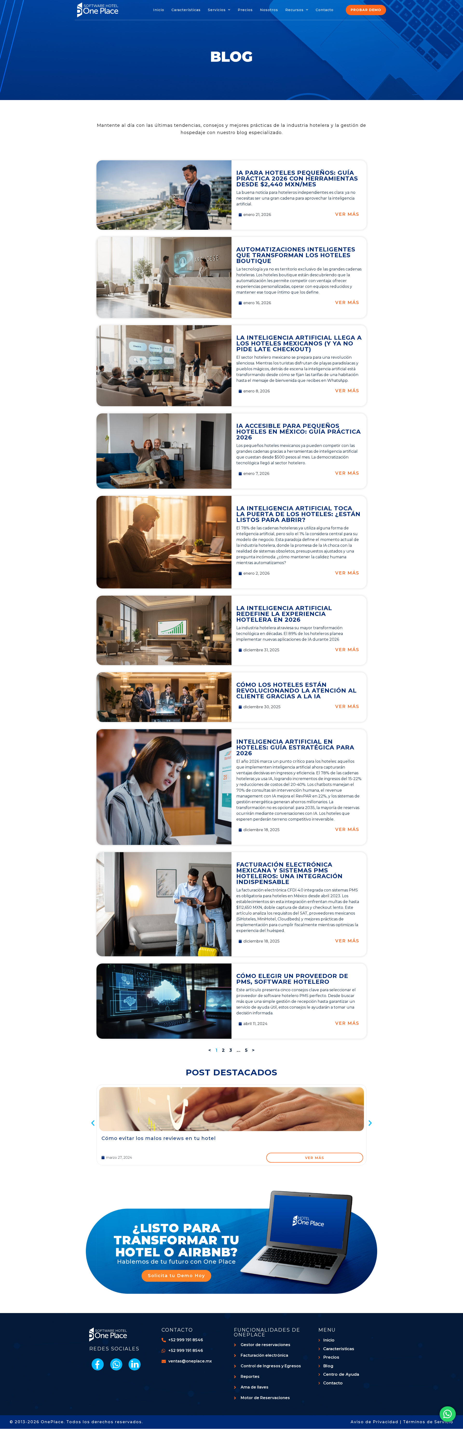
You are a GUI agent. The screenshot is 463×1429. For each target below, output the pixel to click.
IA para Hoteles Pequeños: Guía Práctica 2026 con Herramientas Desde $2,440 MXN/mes (297, 178)
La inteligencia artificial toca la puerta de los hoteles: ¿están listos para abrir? (298, 514)
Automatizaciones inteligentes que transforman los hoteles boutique (295, 255)
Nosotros (269, 10)
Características (186, 10)
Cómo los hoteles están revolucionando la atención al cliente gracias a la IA (296, 690)
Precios (245, 10)
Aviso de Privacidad (374, 1422)
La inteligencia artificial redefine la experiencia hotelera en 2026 (284, 614)
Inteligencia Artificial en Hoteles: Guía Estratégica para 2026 (295, 747)
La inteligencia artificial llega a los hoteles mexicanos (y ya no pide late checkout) (299, 343)
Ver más (347, 214)
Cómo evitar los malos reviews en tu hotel (159, 1138)
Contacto (325, 10)
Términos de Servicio (428, 1422)
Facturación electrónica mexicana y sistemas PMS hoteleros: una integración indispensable (289, 873)
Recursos (294, 10)
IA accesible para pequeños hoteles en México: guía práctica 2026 (298, 431)
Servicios (217, 10)
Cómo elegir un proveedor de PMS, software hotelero (292, 978)
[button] (92, 1123)
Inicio (158, 10)
